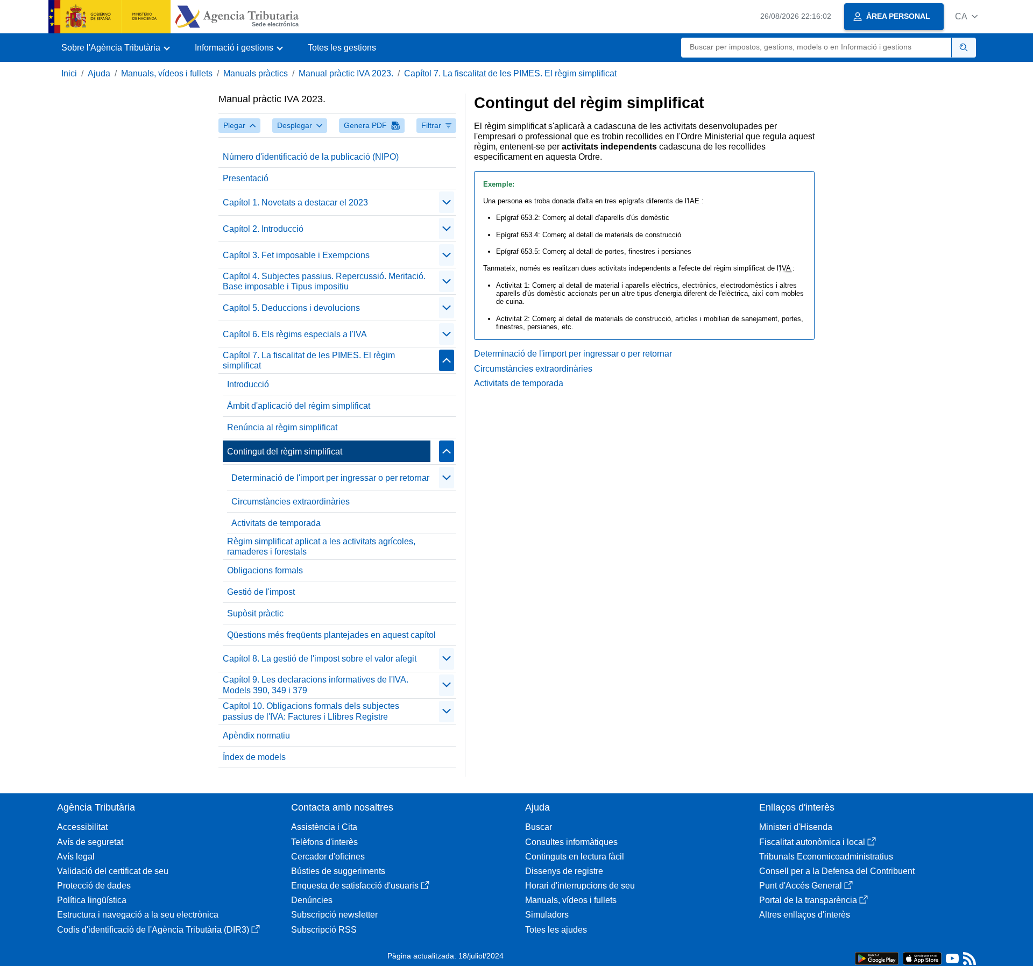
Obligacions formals (265, 570)
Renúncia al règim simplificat (282, 427)
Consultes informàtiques (571, 842)
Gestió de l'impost (261, 591)
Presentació (245, 178)
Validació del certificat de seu (112, 871)
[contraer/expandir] (446, 202)
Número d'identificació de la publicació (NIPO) (311, 156)
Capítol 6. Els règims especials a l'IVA (295, 334)
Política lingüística (91, 900)
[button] (966, 16)
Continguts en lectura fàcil (574, 856)
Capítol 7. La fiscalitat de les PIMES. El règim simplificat (510, 73)
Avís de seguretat (90, 842)
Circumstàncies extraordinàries (290, 501)
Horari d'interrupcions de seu (580, 885)
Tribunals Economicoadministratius (826, 856)
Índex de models (254, 757)
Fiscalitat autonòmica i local (812, 842)
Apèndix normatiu (256, 735)
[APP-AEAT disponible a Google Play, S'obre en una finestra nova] (876, 957)
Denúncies (311, 900)
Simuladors (547, 914)
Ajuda (99, 73)
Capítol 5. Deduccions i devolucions (291, 307)
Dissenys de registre (564, 871)
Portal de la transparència (808, 900)
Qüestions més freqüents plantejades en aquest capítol (331, 635)
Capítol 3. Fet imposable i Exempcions (296, 255)
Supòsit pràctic (255, 613)
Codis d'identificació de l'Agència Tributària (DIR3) (153, 929)
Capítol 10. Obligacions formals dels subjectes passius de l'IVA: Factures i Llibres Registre (311, 711)
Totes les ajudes (556, 929)
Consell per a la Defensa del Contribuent (837, 871)
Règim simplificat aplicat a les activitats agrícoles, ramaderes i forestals (321, 546)
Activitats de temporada (276, 523)
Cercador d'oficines (328, 856)
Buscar (538, 827)
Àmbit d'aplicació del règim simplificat (298, 405)
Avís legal (76, 856)
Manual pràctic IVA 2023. (346, 73)
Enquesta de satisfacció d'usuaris (355, 885)
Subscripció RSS (324, 929)
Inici (69, 73)
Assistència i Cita (324, 827)
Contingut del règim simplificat (284, 451)
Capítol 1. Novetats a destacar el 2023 (295, 202)
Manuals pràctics (255, 73)
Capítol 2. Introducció (263, 228)
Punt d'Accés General (800, 885)
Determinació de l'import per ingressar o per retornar (330, 477)
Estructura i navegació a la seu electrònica (137, 914)
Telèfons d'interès (324, 842)
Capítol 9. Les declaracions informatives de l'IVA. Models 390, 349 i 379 (315, 684)
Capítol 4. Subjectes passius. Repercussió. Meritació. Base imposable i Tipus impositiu (324, 281)
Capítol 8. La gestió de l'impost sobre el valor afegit (319, 658)
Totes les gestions (342, 47)
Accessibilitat (82, 827)
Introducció (248, 384)
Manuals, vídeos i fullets (167, 73)
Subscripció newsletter (334, 914)
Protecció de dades (94, 885)
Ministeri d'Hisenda (795, 827)
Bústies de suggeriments (338, 871)
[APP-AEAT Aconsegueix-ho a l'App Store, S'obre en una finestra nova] (922, 957)
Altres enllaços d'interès (804, 914)
